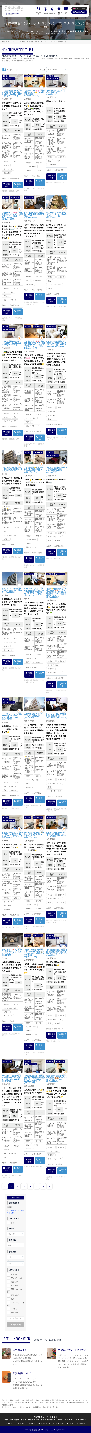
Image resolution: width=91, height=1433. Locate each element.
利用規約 (31, 1423)
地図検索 (52, 13)
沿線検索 (45, 13)
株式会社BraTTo (14, 191)
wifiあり (14, 1308)
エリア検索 (38, 13)
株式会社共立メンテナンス (56, 307)
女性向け (14, 1274)
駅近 (12, 1299)
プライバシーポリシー (45, 1423)
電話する (19, 184)
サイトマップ (21, 1423)
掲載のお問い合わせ (77, 1423)
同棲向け (14, 1281)
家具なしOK (15, 1295)
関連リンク (10, 1423)
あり (12, 1222)
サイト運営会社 (62, 1423)
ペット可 (14, 1285)
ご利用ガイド (66, 13)
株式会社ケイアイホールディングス (34, 303)
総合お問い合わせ (79, 12)
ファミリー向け (17, 1278)
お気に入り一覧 (80, 8)
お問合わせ (7, 184)
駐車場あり (15, 1312)
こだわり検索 (59, 13)
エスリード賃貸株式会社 (34, 189)
